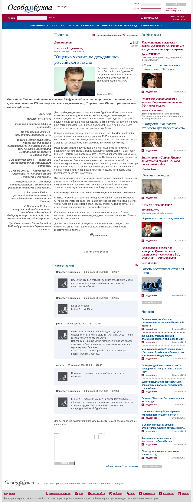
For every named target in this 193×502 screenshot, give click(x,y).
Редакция (9, 493)
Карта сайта (98, 493)
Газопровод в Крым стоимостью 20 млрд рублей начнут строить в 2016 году (162, 368)
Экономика (104, 25)
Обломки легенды (155, 175)
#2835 (115, 298)
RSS (81, 493)
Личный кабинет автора (109, 35)
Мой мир (117, 493)
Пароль (136, 9)
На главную (61, 6)
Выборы (88, 25)
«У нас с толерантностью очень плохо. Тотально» (161, 67)
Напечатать (101, 235)
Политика (57, 25)
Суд (134, 25)
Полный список (152, 302)
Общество (73, 25)
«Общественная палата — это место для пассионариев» (164, 126)
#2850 (98, 323)
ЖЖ (132, 493)
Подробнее (151, 92)
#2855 (99, 365)
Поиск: (11, 18)
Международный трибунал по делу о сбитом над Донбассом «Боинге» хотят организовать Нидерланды (163, 352)
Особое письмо (150, 25)
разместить (132, 35)
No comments (39, 25)
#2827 (115, 272)
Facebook (168, 493)
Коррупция (122, 25)
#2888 (115, 391)
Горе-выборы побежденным (163, 218)
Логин (136, 4)
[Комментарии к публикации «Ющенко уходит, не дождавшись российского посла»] (136, 265)
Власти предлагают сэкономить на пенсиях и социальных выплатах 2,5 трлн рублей (162, 385)
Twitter (185, 493)
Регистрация (171, 9)
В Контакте (149, 493)
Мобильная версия (59, 493)
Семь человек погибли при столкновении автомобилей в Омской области (163, 322)
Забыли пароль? (173, 11)
